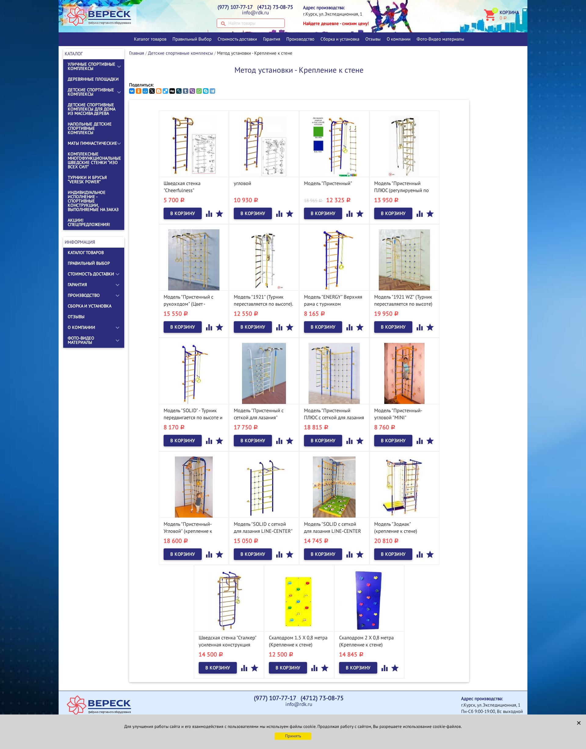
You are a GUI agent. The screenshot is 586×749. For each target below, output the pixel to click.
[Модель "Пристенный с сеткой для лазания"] (264, 373)
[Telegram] (212, 91)
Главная (136, 53)
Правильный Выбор (192, 39)
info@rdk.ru (255, 13)
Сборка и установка (339, 39)
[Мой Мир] (145, 91)
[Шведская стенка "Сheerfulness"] (194, 146)
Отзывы (373, 39)
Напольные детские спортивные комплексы (90, 128)
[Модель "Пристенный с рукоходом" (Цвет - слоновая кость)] (194, 259)
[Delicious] (165, 91)
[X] (152, 91)
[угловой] (264, 146)
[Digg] (172, 91)
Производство (300, 39)
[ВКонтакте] (132, 91)
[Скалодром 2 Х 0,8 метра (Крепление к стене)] (369, 600)
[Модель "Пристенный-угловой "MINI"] (404, 373)
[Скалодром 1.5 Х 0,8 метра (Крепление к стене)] (299, 600)
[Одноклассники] (138, 91)
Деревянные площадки (93, 79)
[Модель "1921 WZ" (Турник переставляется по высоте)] (404, 259)
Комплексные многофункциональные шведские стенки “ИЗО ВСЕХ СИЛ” (94, 160)
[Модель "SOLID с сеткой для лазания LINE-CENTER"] (264, 486)
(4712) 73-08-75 (275, 7)
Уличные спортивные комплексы (91, 66)
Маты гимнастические (92, 143)
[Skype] (205, 91)
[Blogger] (158, 91)
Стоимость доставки (237, 39)
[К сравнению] (209, 213)
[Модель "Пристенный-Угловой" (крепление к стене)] (194, 486)
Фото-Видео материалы (440, 39)
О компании (399, 39)
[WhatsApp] (199, 91)
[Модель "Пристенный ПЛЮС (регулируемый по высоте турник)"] (404, 146)
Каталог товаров (150, 39)
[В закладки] (219, 213)
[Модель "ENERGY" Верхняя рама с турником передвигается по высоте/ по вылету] (334, 259)
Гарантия (271, 39)
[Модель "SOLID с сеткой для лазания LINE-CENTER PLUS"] (334, 486)
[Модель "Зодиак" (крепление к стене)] (404, 486)
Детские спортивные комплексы (91, 92)
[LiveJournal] (179, 91)
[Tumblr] (185, 91)
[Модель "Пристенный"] (334, 146)
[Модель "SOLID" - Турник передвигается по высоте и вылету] (194, 373)
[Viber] (192, 91)
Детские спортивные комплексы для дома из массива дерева (91, 109)
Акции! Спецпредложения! (89, 222)
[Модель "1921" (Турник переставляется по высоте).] (264, 259)
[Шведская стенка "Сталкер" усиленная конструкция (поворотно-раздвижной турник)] (229, 600)
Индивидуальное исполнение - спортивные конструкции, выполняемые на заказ (93, 201)
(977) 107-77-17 (235, 7)
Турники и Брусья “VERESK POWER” (87, 179)
